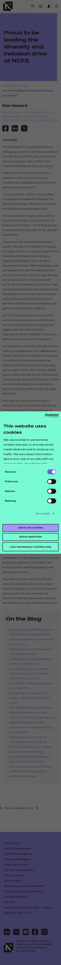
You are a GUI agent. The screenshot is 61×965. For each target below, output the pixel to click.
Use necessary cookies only (30, 547)
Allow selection (30, 537)
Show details (43, 513)
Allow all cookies (30, 528)
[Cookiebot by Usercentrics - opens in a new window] (45, 416)
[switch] (51, 481)
